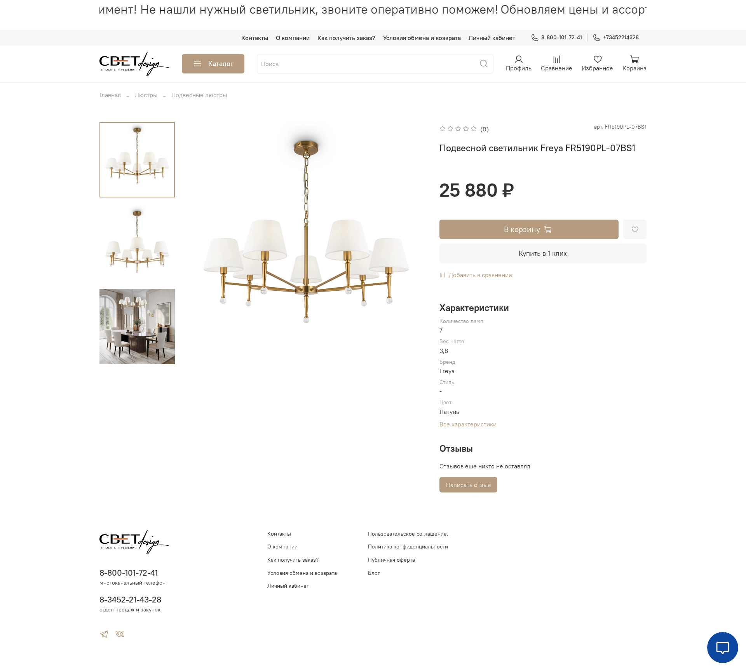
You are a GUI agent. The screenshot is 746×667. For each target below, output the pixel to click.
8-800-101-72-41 (561, 37)
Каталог (221, 63)
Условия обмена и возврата (422, 38)
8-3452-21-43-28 (130, 599)
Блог (374, 572)
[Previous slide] (200, 243)
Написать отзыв (468, 485)
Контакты (254, 38)
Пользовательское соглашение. (408, 533)
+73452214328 (621, 37)
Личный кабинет (492, 38)
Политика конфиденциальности (408, 546)
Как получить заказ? (346, 38)
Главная (110, 95)
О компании (293, 38)
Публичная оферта (391, 559)
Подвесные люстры (199, 95)
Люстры (146, 95)
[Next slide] (137, 355)
